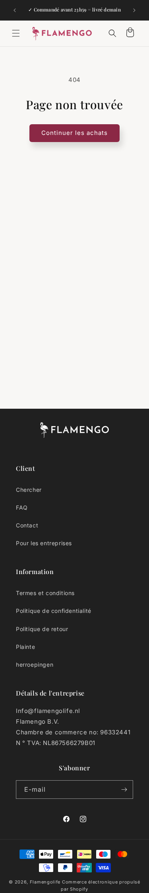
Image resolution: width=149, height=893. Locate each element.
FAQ (22, 507)
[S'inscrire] (124, 789)
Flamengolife (45, 882)
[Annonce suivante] (134, 10)
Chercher (29, 489)
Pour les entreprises (44, 543)
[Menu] (16, 33)
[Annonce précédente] (14, 10)
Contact (27, 525)
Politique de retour (42, 629)
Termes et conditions (45, 593)
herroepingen (34, 664)
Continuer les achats (74, 133)
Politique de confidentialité (53, 610)
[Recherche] (112, 33)
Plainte (25, 646)
